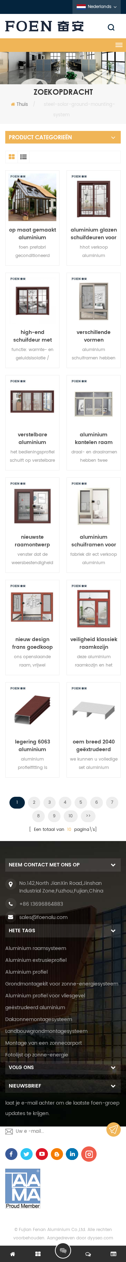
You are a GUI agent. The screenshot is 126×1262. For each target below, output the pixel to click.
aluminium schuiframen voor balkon (93, 541)
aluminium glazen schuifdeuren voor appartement (94, 234)
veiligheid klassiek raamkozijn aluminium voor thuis (93, 643)
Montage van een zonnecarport (43, 1043)
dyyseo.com (100, 1238)
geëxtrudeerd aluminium (35, 1008)
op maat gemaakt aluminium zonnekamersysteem (32, 234)
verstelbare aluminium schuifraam (32, 438)
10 (71, 816)
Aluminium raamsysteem (35, 948)
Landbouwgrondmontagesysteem (46, 1031)
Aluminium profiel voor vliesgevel (45, 996)
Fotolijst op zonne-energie (36, 1055)
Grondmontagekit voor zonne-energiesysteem (61, 984)
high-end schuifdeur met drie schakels (32, 336)
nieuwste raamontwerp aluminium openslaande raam (32, 541)
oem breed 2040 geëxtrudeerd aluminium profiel (94, 746)
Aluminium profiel (26, 972)
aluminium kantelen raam (94, 438)
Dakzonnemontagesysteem (38, 1019)
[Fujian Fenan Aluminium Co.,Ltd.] (63, 26)
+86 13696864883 (41, 904)
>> (88, 816)
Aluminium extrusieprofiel (35, 960)
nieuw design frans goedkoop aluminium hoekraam (32, 643)
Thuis (22, 104)
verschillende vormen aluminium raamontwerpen (93, 336)
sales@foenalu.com (43, 917)
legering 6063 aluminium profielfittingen (32, 746)
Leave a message (63, 1250)
